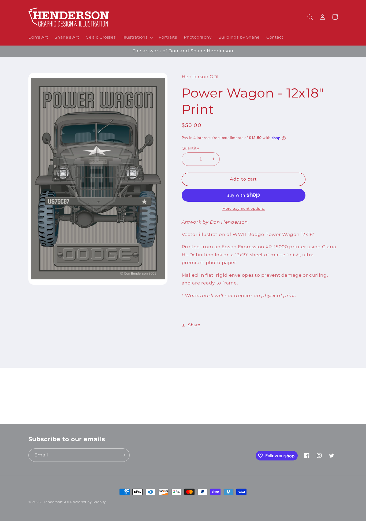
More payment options (243, 208)
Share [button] (194, 325)
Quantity (190, 148)
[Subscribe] (227, 417)
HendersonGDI (56, 502)
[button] (137, 37)
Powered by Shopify (88, 502)
